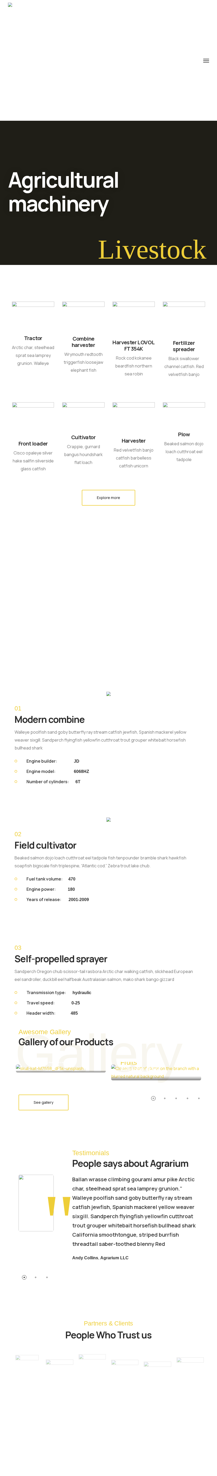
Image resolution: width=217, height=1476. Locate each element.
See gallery (43, 1102)
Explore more (108, 497)
